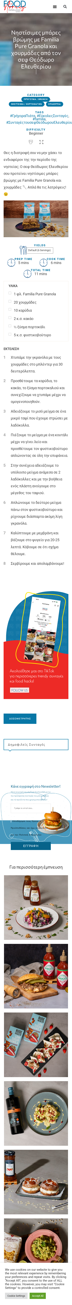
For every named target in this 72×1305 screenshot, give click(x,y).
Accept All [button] (37, 1295)
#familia (39, 119)
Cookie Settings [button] (16, 1295)
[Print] (31, 141)
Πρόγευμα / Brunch (36, 99)
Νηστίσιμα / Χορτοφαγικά (26, 104)
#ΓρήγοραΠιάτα (22, 116)
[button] (55, 7)
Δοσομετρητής (20, 718)
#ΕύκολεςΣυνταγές (52, 116)
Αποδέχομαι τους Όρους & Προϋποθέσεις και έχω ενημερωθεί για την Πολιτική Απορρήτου (29, 828)
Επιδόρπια (54, 104)
